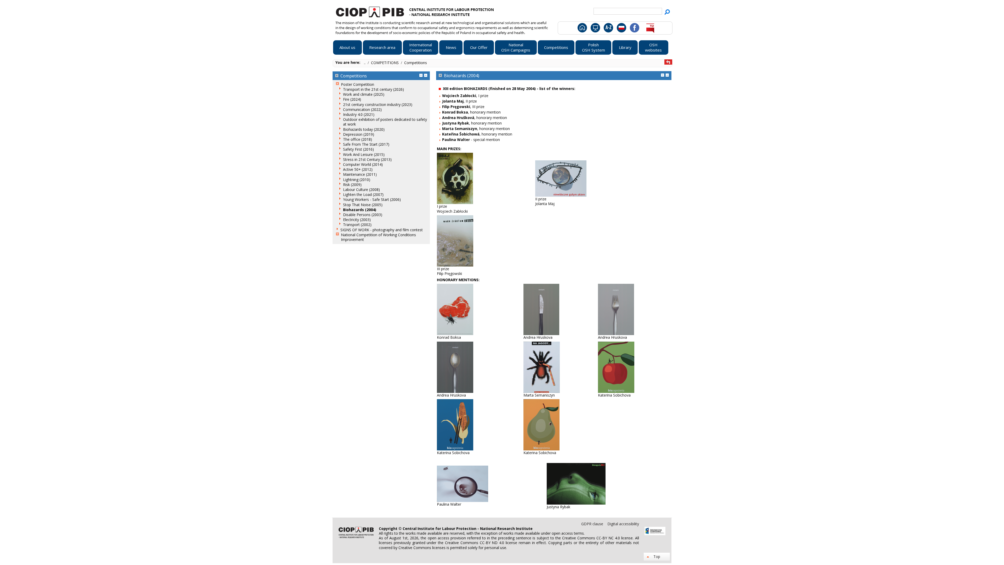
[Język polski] (621, 31)
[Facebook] (634, 31)
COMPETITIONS (385, 62)
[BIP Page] (650, 31)
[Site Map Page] (595, 31)
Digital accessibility (623, 523)
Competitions (415, 62)
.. (365, 62)
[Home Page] (582, 31)
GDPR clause (592, 523)
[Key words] (608, 31)
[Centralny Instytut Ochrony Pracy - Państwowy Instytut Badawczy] (409, 11)
